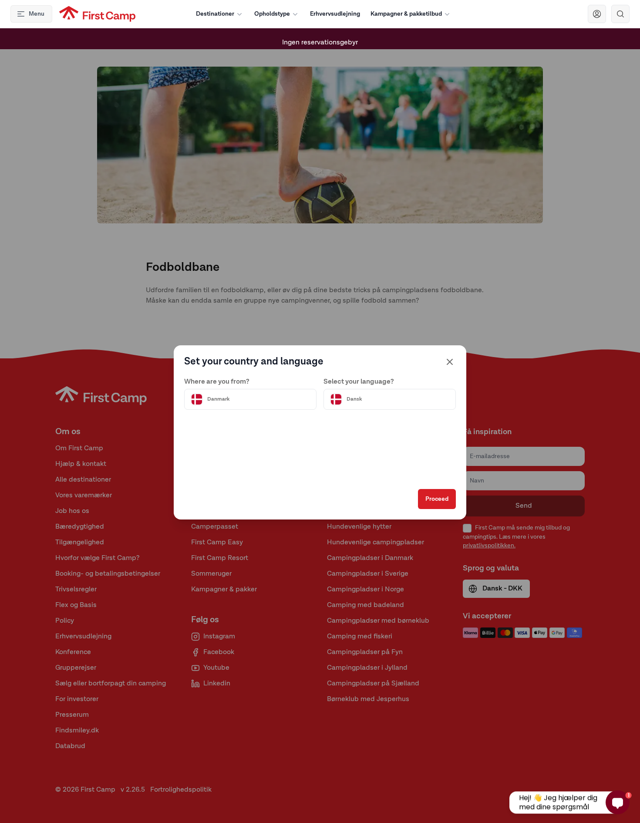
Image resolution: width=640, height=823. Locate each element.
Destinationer (215, 14)
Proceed (436, 499)
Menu (36, 14)
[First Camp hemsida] (97, 14)
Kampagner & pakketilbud (406, 14)
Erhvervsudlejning (335, 14)
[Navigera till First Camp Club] (597, 14)
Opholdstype (272, 14)
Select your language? (358, 381)
